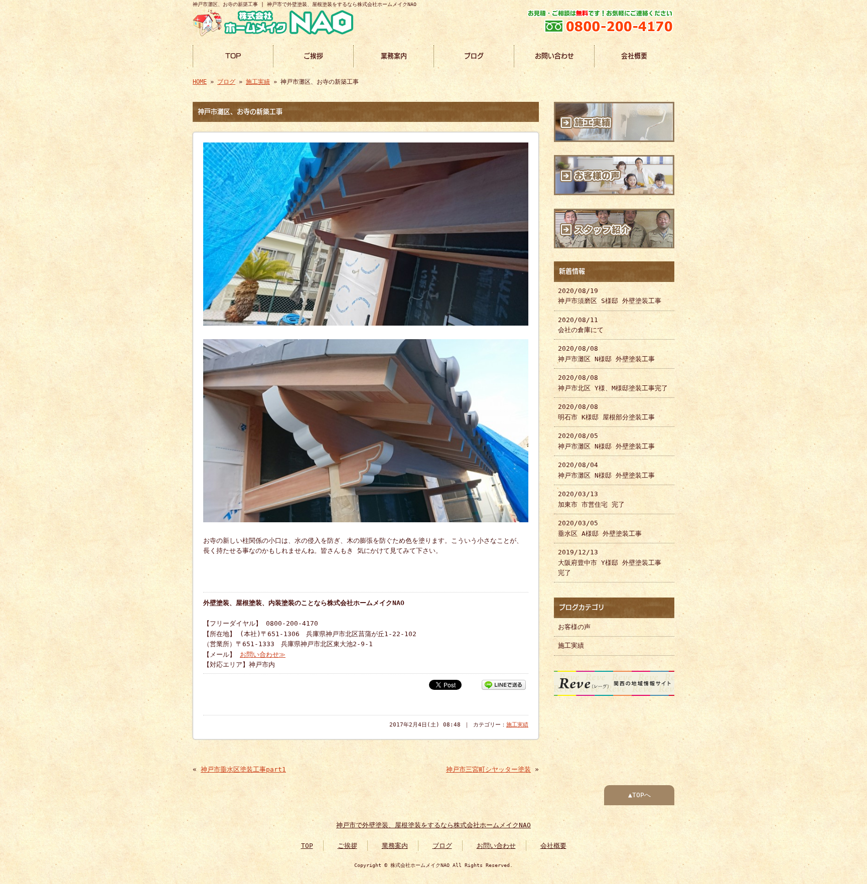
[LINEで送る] (504, 684)
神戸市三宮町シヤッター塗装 (488, 769)
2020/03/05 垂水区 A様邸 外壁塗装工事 (600, 528)
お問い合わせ (554, 56)
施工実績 (258, 81)
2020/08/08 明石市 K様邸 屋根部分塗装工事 (606, 411)
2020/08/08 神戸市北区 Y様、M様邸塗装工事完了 (613, 382)
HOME (200, 81)
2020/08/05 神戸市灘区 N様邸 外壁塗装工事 (606, 441)
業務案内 (394, 56)
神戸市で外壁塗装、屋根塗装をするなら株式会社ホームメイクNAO (433, 825)
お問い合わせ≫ (262, 654)
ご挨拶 (313, 56)
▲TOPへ (639, 795)
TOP (233, 56)
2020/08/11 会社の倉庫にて (581, 325)
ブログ (474, 56)
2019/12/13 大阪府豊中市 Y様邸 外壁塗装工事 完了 (609, 562)
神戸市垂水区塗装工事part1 (243, 769)
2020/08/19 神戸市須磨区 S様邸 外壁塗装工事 (609, 296)
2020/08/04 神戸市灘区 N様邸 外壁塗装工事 (606, 470)
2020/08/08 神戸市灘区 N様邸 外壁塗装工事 (606, 353)
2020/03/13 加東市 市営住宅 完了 (591, 499)
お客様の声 (574, 627)
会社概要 (634, 56)
